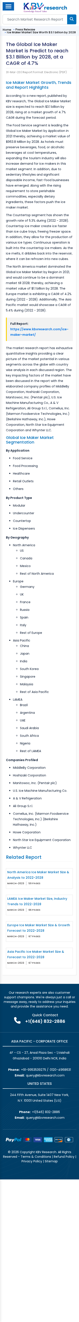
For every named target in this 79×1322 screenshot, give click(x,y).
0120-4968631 (60, 1069)
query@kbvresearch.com (45, 1075)
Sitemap (51, 1161)
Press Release (25, 29)
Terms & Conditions (36, 1156)
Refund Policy (64, 1156)
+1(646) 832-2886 (45, 1021)
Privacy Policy (32, 1161)
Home (7, 30)
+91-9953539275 (33, 1069)
